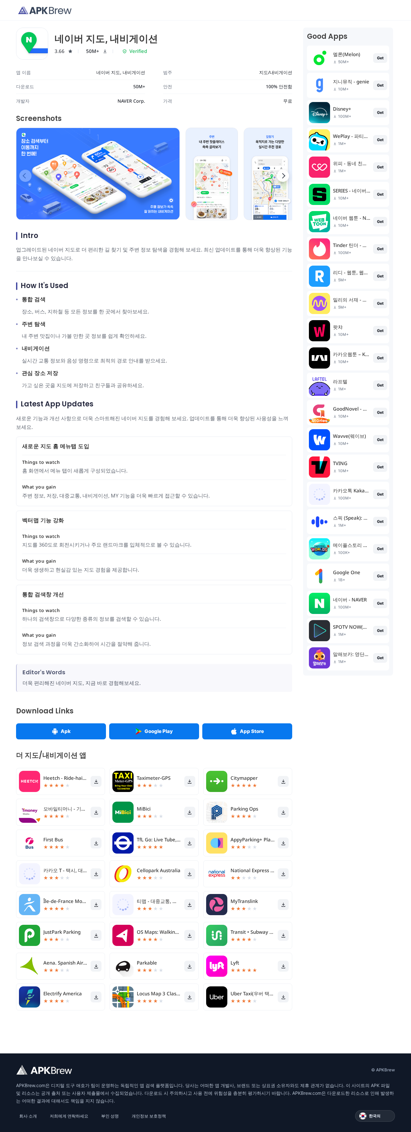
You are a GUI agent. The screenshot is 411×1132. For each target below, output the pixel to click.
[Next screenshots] (283, 176)
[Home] (45, 10)
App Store (252, 731)
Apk (66, 731)
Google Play (158, 731)
